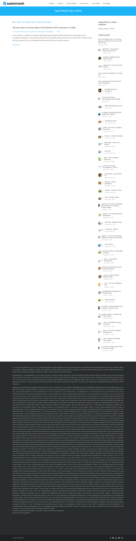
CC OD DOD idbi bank (40, 420)
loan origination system (78, 379)
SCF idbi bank (83, 435)
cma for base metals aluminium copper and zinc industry (34, 468)
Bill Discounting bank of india (87, 446)
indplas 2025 (34, 508)
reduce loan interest (36, 499)
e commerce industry (85, 369)
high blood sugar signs (27, 522)
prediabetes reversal (44, 525)
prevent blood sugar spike (93, 522)
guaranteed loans (74, 497)
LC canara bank (41, 398)
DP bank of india (88, 418)
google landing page (30, 471)
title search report (25, 499)
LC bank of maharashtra (39, 400)
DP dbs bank (110, 416)
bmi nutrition (92, 516)
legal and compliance (47, 31)
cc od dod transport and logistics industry (65, 479)
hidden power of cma (36, 493)
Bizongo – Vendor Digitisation (110, 182)
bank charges (98, 504)
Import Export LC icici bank (52, 407)
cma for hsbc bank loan (96, 391)
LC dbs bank (24, 398)
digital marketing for (46, 367)
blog (38, 486)
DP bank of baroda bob (76, 418)
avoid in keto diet (51, 518)
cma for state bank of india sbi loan (98, 394)
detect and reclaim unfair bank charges (34, 490)
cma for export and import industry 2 (54, 466)
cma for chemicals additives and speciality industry (103, 460)
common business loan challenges (48, 502)
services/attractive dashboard (92, 387)
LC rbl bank (23, 407)
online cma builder (83, 486)
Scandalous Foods (110, 121)
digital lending (77, 495)
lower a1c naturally (87, 520)
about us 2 (27, 486)
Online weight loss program (50, 520)
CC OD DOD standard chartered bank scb (45, 424)
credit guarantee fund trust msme (78, 381)
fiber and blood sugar (110, 522)
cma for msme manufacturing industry (33, 464)
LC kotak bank (32, 398)
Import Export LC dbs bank (58, 413)
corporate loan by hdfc (92, 427)
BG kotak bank (33, 405)
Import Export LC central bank (100, 411)
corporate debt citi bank (48, 429)
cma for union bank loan (116, 394)
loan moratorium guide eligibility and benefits (57, 379)
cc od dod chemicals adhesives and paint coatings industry (94, 473)
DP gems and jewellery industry (63, 453)
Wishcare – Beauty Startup (113, 222)
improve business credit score (104, 499)
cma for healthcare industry (101, 468)
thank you (63, 488)
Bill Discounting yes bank (32, 446)
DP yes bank (29, 416)
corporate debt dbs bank (104, 431)
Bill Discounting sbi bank (77, 442)
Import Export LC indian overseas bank (60, 411)
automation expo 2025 (65, 502)
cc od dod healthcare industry (68, 482)
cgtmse (95, 495)
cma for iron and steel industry (90, 457)
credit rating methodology (113, 502)
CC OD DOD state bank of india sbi (67, 424)
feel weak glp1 (23, 520)
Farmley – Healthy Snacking (114, 136)
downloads (107, 484)
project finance (99, 497)
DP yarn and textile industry (68, 449)
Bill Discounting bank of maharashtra (67, 446)
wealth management (58, 367)
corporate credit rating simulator (98, 486)
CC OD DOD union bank (38, 422)
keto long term (49, 516)
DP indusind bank (65, 416)
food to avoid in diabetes (73, 520)
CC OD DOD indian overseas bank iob (99, 420)
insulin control (87, 516)
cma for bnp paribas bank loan (62, 389)
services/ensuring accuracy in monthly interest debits (35, 484)
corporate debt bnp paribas (48, 433)
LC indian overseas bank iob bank (85, 398)
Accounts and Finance (20, 31)
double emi (34, 502)
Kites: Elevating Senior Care (113, 106)
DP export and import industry (31, 455)
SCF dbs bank (62, 438)
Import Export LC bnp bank (74, 413)
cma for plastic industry (73, 457)
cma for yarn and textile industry (27, 460)
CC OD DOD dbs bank (82, 422)
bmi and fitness (46, 518)
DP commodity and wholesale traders (111, 451)
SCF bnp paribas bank (51, 438)
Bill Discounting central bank (72, 444)
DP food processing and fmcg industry (52, 455)
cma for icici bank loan (50, 396)
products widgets (31, 387)
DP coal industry (55, 449)
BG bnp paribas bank (39, 402)
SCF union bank (71, 438)
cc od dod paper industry (85, 479)
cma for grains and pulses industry (51, 462)
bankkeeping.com (17, 375)
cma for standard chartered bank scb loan (74, 394)
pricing (71, 484)
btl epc (86, 488)
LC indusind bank (70, 398)
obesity (26, 518)
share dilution (43, 497)
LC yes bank (100, 398)
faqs (117, 387)
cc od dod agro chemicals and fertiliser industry (83, 475)
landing (69, 488)
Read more (15, 45)
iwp (83, 488)
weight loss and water (35, 520)
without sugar (39, 516)
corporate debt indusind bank (39, 431)
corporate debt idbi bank (63, 429)
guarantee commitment (29, 427)
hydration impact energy (30, 516)
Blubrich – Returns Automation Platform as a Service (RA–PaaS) (112, 236)
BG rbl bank (59, 405)
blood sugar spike (65, 516)
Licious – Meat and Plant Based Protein (111, 276)
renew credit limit (52, 497)
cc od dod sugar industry (63, 471)
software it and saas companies (109, 367)
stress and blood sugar (117, 522)
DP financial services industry (26, 457)
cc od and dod (57, 495)
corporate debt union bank (72, 431)
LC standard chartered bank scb (109, 396)
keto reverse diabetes (97, 516)
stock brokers (72, 367)
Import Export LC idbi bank (102, 409)
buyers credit (19, 493)
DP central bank (75, 416)
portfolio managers (94, 367)
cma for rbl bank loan (54, 394)
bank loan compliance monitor (65, 486)
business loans (27, 379)
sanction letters (69, 490)
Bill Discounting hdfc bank (73, 440)
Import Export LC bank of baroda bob (96, 407)
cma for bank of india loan (35, 396)
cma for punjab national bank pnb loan (36, 394)
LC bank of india (59, 400)
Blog (16, 516)
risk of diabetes (30, 518)
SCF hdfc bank (57, 435)
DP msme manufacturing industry (44, 453)
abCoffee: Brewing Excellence (110, 90)
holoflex (119, 495)
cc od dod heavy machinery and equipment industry (46, 477)
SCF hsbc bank (22, 440)
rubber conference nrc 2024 (46, 508)
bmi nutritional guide (36, 518)
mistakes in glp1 (18, 520)
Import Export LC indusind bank (81, 411)
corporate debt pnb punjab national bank (27, 433)
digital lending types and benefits (58, 381)
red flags (60, 506)
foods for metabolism (80, 520)
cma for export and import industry (32, 466)
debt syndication (65, 499)
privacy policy (56, 484)
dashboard (32, 375)
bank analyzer (51, 486)
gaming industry (97, 369)
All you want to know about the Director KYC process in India (43, 27)
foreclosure (77, 490)
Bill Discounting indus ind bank (90, 444)
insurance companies (82, 367)
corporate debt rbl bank (107, 429)
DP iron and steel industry (32, 449)
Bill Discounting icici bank (62, 442)
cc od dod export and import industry (109, 477)
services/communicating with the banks (47, 427)
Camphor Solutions (22, 367)
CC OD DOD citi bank (27, 420)
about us (114, 484)
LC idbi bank (116, 398)
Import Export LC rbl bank (40, 411)
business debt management (87, 499)
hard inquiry (26, 493)
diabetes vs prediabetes (76, 522)
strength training (109, 520)
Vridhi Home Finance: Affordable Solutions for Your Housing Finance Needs (111, 205)
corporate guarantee (33, 497)
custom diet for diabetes (36, 525)
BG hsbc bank (92, 402)
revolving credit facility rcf (19, 510)
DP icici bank (111, 413)
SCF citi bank (75, 435)
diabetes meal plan (20, 525)
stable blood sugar (62, 520)
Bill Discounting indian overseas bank (110, 444)
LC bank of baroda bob (70, 400)
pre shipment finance (108, 506)
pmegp (71, 504)
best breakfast (99, 520)
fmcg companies (22, 372)
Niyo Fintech (109, 244)
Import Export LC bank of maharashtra (26, 409)
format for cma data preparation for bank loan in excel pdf (35, 389)
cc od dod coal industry (77, 471)
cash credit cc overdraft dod (95, 377)
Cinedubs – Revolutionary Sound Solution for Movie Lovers (112, 307)
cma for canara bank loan (23, 391)
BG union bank (103, 405)
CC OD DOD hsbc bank (54, 420)
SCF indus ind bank (92, 438)
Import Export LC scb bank (91, 413)
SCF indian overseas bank (105, 438)
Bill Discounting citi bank (104, 440)
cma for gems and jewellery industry (56, 464)
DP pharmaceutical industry (43, 457)
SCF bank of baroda (59, 440)
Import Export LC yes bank (23, 411)
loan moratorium (88, 495)
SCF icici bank (117, 435)
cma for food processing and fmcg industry (78, 466)
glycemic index (104, 520)
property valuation (55, 499)
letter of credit (21, 495)
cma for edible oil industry (69, 462)
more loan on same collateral (77, 427)
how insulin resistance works (84, 522)
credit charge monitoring (43, 375)
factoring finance (26, 502)
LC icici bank (99, 400)
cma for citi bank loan (55, 391)
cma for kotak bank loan (92, 396)
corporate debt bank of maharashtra (42, 435)
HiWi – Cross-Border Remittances (110, 260)
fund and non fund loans (94, 493)
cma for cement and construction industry (75, 460)
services (23, 377)
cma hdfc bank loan (82, 391)
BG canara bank (50, 402)
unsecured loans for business (50, 377)
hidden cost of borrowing (40, 506)
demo (58, 488)
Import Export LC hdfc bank (35, 407)
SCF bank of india (47, 440)
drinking (35, 516)
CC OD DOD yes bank (68, 420)
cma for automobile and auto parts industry (50, 460)
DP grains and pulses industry (78, 451)
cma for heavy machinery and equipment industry (82, 464)
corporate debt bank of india (23, 435)
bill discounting (75, 493)
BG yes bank (112, 405)
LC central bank (60, 398)
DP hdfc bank (103, 413)
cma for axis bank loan (79, 389)
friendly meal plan (59, 522)
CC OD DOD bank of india (105, 424)
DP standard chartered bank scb (44, 418)
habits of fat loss (28, 520)
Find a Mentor (84, 3)
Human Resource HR (34, 31)
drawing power (57, 493)
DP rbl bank (36, 416)
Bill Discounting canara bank (23, 442)
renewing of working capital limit (60, 375)
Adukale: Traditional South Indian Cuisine (111, 58)
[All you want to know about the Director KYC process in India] (52, 22)
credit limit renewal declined (87, 502)
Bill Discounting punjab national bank (43, 442)
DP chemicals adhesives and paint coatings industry (54, 451)
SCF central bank (81, 438)
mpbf (63, 490)
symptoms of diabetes (116, 516)
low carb (13, 520)
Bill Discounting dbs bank (40, 444)
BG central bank (60, 402)
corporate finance (36, 377)
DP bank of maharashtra (100, 418)
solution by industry (87, 484)
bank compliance (101, 502)
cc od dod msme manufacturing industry (108, 475)
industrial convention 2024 (54, 490)
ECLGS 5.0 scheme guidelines (21, 513)
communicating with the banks (79, 375)
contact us (77, 484)
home (66, 427)
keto (45, 516)
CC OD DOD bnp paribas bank (24, 424)
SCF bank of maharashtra (34, 440)
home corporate (54, 387)
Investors (60, 3)
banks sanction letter (109, 504)
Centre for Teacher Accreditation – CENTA (110, 166)
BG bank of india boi (27, 402)
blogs (28, 377)
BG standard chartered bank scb (73, 405)
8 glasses (43, 516)
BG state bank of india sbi (91, 405)
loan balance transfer (95, 506)
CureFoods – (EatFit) (111, 229)
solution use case (98, 484)
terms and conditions (65, 387)
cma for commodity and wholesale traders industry (92, 462)
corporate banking (37, 379)
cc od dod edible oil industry (29, 475)
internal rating (46, 499)
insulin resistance (109, 516)
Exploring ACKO (110, 299)
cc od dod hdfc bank (113, 418)
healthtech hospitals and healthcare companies (42, 369)
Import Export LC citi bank (87, 409)
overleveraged (67, 506)
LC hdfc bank (107, 400)
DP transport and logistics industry (74, 455)
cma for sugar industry (107, 457)
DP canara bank (93, 416)
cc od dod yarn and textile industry (94, 471)
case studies (43, 486)
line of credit (75, 502)
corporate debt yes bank (93, 429)
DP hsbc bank (22, 416)
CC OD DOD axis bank (96, 422)
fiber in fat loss (114, 520)
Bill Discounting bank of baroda (105, 446)
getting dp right (48, 493)
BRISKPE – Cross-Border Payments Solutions (111, 50)
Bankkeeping (16, 387)
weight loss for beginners (47, 522)
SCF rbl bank (117, 438)
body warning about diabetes (20, 518)
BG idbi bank (108, 402)
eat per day (67, 520)
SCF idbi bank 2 (40, 438)
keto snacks (41, 518)
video (47, 387)
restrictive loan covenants (87, 497)
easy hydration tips (59, 516)
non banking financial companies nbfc (37, 381)
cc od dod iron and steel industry (46, 471)
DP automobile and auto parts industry (89, 449)
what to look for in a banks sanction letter (98, 379)
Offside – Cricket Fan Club (113, 190)
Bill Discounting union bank (56, 444)
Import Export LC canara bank (24, 413)
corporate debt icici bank (33, 429)
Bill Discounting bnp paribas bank (23, 444)
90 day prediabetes (40, 522)
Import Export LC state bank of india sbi (73, 407)
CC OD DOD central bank (23, 422)
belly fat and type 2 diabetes (102, 522)
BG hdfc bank (84, 402)
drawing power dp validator (47, 488)
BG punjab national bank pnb (47, 405)
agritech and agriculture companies (68, 369)
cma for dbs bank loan (69, 391)
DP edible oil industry (93, 451)
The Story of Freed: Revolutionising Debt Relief (111, 98)
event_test (33, 486)
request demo (65, 484)
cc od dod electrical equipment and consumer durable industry (80, 477)
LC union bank (50, 398)
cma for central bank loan (40, 391)
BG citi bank (68, 402)
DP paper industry (91, 455)
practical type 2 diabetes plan (67, 522)
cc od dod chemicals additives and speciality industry (61, 473)
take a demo (20, 486)
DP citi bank (118, 413)
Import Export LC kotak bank (41, 413)
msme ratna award (58, 510)
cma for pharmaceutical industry (83, 468)
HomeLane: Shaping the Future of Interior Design (112, 347)
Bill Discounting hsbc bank (48, 446)
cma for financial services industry (62, 468)
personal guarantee (45, 504)
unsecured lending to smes (60, 504)
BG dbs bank (76, 402)
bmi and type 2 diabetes (81, 516)
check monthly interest (26, 506)
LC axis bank (50, 400)
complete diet (57, 520)
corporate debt (82, 377)
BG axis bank (114, 400)
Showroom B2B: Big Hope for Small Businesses (112, 268)
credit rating (114, 497)
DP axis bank (118, 416)
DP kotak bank (102, 416)
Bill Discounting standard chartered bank (96, 442)
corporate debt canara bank (88, 431)
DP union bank (84, 416)
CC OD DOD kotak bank (68, 422)
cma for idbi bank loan (111, 391)
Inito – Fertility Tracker (112, 197)
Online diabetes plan (42, 520)
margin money (75, 499)
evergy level (75, 516)
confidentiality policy (78, 387)
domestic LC (107, 497)
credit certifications (63, 497)
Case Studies (96, 3)
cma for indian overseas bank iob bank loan (71, 396)
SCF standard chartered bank (26, 438)
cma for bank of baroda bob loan (96, 389)
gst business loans (21, 497)
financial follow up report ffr (44, 495)
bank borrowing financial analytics (28, 488)
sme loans (19, 379)
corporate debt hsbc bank (78, 429)
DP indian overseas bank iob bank (50, 416)
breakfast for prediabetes (19, 522)
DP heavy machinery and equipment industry (86, 453)
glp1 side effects (54, 522)
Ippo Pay (108, 151)
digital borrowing (52, 506)
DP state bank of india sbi (61, 418)
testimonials (75, 488)
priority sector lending (109, 490)
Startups (51, 3)
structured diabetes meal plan (28, 525)
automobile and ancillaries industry (37, 372)
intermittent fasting (34, 522)
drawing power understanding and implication (102, 381)
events (76, 486)
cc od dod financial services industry (28, 482)
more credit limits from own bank (109, 427)
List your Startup (71, 3)
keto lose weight (103, 516)
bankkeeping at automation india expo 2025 (40, 510)
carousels (23, 387)
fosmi (29, 508)
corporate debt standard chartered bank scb (69, 433)
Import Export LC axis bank (46, 409)
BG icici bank (100, 402)
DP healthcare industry (59, 457)
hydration (24, 516)
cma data (26, 375)
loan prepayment (103, 495)
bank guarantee (93, 488)
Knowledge (106, 3)
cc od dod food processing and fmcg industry (39, 479)
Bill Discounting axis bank (89, 440)
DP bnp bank (31, 418)
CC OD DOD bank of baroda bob (87, 424)
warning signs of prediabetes (16, 527)
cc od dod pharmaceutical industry (49, 482)
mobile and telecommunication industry (59, 372)
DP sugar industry (45, 449)
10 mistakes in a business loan (80, 506)
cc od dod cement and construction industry (33, 473)
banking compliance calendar (97, 375)
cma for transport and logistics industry (103, 466)
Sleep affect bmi (19, 516)
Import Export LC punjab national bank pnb (66, 409)
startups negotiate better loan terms (92, 490)
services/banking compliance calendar (88, 482)
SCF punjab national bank (105, 435)
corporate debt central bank (56, 431)
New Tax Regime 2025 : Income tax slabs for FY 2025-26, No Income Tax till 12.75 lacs (110, 41)
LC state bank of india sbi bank (86, 400)
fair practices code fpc (86, 504)
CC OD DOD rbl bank (81, 420)
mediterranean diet (93, 520)
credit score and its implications (68, 377)
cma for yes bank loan (19, 396)
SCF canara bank (92, 435)
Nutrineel (13, 516)
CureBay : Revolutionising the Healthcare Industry (111, 113)
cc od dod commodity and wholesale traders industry (53, 475)
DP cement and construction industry (28, 451)
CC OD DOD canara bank (53, 422)
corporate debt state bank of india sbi (94, 433)
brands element (41, 387)
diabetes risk (71, 516)
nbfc (66, 367)
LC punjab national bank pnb (23, 400)
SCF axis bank (66, 435)
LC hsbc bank (108, 398)
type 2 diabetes (54, 516)
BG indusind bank (23, 405)
